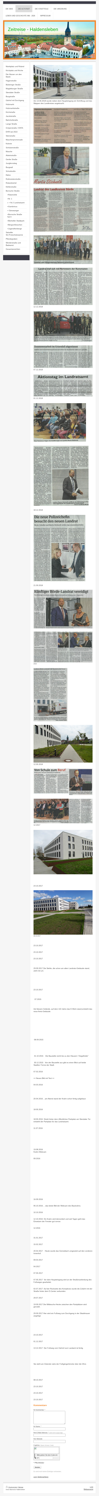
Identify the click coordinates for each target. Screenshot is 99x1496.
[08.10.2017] (63, 912)
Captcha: (44, 1445)
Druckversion (12, 1487)
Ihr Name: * (37, 1426)
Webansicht (88, 1489)
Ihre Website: (38, 1439)
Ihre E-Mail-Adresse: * (48, 1433)
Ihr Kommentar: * (39, 1410)
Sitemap (20, 1487)
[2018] (63, 647)
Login (91, 1487)
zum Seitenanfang (41, 1477)
